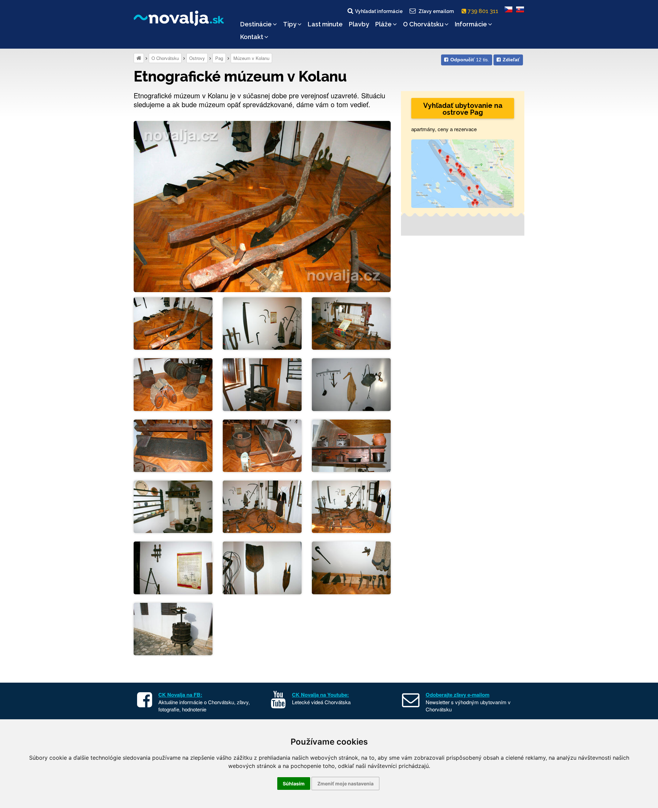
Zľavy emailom (436, 11)
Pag (219, 58)
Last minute (325, 24)
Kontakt (251, 36)
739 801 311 (483, 11)
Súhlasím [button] (294, 783)
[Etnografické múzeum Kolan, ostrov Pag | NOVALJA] (262, 205)
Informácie (471, 24)
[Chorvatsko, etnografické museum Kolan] (173, 322)
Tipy (289, 24)
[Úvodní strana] (139, 58)
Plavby (359, 24)
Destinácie (256, 24)
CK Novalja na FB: (180, 694)
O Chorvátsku (423, 24)
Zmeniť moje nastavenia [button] (345, 783)
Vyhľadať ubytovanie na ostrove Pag (462, 108)
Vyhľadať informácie (379, 11)
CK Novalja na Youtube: (320, 694)
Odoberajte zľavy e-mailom (457, 694)
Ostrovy (197, 58)
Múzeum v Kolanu (251, 58)
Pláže (383, 24)
